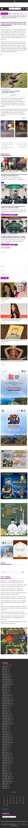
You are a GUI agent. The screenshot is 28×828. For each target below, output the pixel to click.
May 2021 (4, 768)
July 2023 (4, 726)
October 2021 (5, 760)
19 (17, 801)
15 (4, 801)
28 (23, 803)
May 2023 (4, 729)
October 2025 (5, 682)
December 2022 (6, 737)
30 (7, 805)
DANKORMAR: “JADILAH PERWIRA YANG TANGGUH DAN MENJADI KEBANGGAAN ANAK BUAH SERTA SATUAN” (7, 146)
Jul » (7, 809)
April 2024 (4, 711)
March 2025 (5, 694)
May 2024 (4, 710)
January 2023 (5, 736)
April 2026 (4, 673)
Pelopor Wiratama (13, 172)
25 (13, 803)
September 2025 (6, 684)
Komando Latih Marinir (5, 214)
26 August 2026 (5, 172)
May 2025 (4, 690)
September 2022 (6, 742)
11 (13, 798)
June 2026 (4, 669)
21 (23, 801)
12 (17, 798)
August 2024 (5, 705)
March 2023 (5, 733)
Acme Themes (14, 825)
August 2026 (5, 666)
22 (4, 803)
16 (7, 801)
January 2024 (5, 716)
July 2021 (4, 765)
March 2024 (5, 713)
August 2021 (5, 763)
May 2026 (4, 671)
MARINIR (12, 214)
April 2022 (4, 750)
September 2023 (6, 723)
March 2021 (5, 771)
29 (4, 805)
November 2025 (6, 681)
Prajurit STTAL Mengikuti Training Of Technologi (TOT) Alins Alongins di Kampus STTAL (21, 145)
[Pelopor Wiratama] (2, 8)
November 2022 (6, 739)
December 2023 (6, 718)
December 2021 (6, 757)
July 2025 (4, 687)
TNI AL (3, 138)
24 (10, 803)
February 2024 (5, 715)
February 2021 (5, 773)
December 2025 (6, 679)
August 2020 (5, 783)
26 (17, 803)
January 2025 (5, 697)
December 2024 (6, 698)
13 (20, 798)
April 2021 (4, 770)
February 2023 (5, 734)
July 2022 (4, 746)
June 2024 (4, 708)
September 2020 (6, 781)
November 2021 (6, 759)
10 (10, 798)
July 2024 (4, 707)
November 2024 (6, 700)
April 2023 (4, 731)
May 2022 (4, 749)
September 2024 (6, 703)
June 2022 (4, 747)
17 (10, 801)
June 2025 (4, 689)
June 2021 (4, 767)
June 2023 (4, 728)
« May (3, 809)
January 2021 (5, 775)
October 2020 (5, 780)
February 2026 (5, 676)
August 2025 (5, 685)
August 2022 (5, 744)
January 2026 (5, 677)
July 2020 (4, 784)
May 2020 (4, 788)
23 (7, 803)
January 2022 (5, 755)
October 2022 (5, 741)
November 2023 (6, 720)
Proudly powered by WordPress (8, 824)
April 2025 (4, 692)
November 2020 (6, 778)
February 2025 (5, 695)
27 (20, 803)
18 (13, 801)
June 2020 (4, 786)
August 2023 (5, 724)
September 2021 (6, 762)
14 (23, 798)
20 (20, 801)
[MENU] (27, 9)
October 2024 (5, 702)
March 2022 (5, 752)
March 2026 (5, 674)
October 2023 (5, 721)
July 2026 (4, 668)
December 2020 (6, 776)
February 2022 (5, 754)
